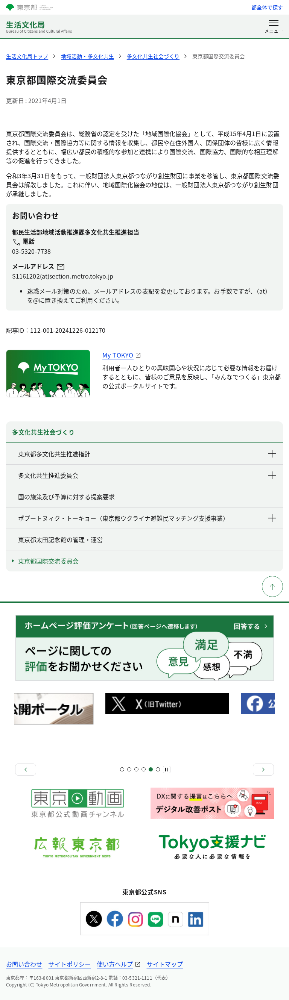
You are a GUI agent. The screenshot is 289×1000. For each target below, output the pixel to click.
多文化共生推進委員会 (48, 475)
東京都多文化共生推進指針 (54, 453)
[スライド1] (122, 769)
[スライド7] (143, 769)
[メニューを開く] (274, 27)
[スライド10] (158, 769)
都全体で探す (267, 7)
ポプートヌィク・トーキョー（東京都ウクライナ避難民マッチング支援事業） (123, 518)
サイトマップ (165, 963)
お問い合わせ (24, 963)
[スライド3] (129, 769)
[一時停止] (166, 769)
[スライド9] (151, 769)
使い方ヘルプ (115, 963)
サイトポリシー (69, 963)
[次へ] (263, 770)
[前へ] (25, 770)
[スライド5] (136, 769)
